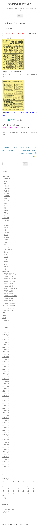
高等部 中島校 (8, 293)
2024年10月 (5, 386)
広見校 (6, 235)
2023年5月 (5, 427)
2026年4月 (5, 342)
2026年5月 (5, 340)
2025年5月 (5, 369)
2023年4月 (5, 430)
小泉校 (6, 244)
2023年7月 (5, 423)
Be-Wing (4, 315)
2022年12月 (5, 440)
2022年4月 (5, 459)
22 (28, 491)
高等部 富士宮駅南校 (10, 296)
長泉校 (6, 227)
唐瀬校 (6, 252)
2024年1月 (5, 408)
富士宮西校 (7, 247)
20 (18, 491)
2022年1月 (5, 466)
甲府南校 (6, 201)
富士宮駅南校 (8, 249)
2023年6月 (5, 425)
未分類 (4, 318)
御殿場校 (6, 220)
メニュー (20, 15)
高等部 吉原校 (8, 291)
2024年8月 (5, 391)
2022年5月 (5, 457)
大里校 (6, 198)
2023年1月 (5, 437)
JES (3, 313)
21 (23, 491)
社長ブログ (5, 512)
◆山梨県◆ (5, 176)
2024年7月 (5, 393)
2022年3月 (5, 462)
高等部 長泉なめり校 (10, 288)
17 (3, 491)
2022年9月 (5, 447)
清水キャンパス (8, 310)
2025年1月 (5, 379)
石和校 (6, 210)
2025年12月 (5, 352)
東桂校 (6, 181)
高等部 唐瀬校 (8, 298)
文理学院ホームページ (9, 509)
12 (13, 488)
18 (8, 491)
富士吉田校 (7, 188)
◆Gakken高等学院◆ (8, 305)
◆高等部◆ (5, 271)
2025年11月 (5, 354)
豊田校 (6, 259)
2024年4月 (5, 401)
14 (23, 488)
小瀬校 (6, 203)
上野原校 (6, 186)
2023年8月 (5, 420)
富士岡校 (6, 225)
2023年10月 (5, 415)
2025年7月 (5, 364)
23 (33, 491)
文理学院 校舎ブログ (20, 4)
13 (18, 488)
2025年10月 (5, 357)
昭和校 (6, 208)
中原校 (6, 257)
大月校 (6, 183)
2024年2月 (5, 405)
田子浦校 (6, 232)
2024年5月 (5, 398)
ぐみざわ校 (7, 222)
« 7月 (4, 498)
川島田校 (6, 320)
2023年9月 (5, 418)
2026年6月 (5, 337)
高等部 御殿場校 (9, 286)
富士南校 (6, 237)
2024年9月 (5, 388)
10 (3, 488)
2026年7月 (5, 335)
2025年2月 (5, 376)
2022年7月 (5, 452)
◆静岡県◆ (5, 218)
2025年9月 (5, 359)
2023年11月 (5, 413)
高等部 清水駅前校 (10, 303)
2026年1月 (5, 349)
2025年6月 (5, 366)
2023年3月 (5, 432)
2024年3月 (5, 403)
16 (33, 488)
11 (8, 488)
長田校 (6, 254)
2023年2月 (5, 435)
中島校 (6, 242)
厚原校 (6, 240)
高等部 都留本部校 (10, 274)
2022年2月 (5, 464)
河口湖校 (6, 193)
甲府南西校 (7, 196)
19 (13, 491)
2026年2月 (5, 347)
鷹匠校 (6, 266)
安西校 (6, 264)
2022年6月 (5, 454)
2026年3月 (5, 344)
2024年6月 (5, 396)
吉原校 (6, 230)
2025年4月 (5, 371)
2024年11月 (5, 383)
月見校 (6, 269)
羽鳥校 (6, 262)
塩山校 (12, 132)
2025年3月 (5, 374)
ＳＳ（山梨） (8, 215)
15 (28, 488)
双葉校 (6, 213)
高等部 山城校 (8, 283)
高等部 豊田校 (8, 301)
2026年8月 (5, 332)
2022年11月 (5, 442)
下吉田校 (6, 191)
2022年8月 (5, 449)
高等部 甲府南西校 (10, 281)
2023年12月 (5, 410)
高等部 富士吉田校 (10, 279)
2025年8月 (5, 362)
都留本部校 (7, 179)
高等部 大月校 (8, 276)
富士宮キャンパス (9, 308)
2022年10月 (5, 444)
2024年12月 (5, 381)
